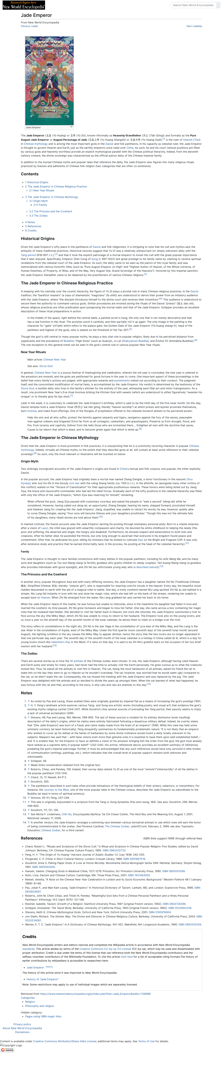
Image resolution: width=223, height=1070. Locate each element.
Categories (27, 997)
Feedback (84, 5)
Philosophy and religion (39, 1006)
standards (28, 948)
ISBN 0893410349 (190, 924)
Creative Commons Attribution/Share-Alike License (64, 1041)
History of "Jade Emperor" (43, 979)
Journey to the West (56, 789)
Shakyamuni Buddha (135, 340)
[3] (145, 274)
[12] (161, 566)
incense (32, 410)
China (130, 147)
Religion (30, 1001)
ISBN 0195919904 (160, 912)
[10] (101, 516)
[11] (187, 543)
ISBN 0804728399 (174, 903)
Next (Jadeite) (194, 26)
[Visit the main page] (24, 5)
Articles (55, 5)
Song (94, 259)
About (68, 5)
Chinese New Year (54, 359)
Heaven (187, 139)
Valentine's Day (60, 642)
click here (127, 956)
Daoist (109, 143)
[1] (163, 139)
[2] (56, 254)
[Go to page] (218, 5)
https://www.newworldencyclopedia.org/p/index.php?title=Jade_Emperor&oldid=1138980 (95, 993)
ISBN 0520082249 (179, 908)
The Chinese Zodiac (117, 826)
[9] (35, 453)
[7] (71, 395)
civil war (74, 483)
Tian (196, 139)
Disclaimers (22, 1032)
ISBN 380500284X (43, 866)
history (49, 966)
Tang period (28, 255)
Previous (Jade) (29, 26)
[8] (140, 428)
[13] (55, 645)
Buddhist (69, 340)
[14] (149, 684)
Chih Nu (67, 814)
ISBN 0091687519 (134, 858)
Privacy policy (22, 1024)
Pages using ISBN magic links (43, 1016)
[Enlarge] (71, 127)
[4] (160, 298)
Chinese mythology (36, 143)
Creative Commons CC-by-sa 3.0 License (105, 948)
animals (78, 661)
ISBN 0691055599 (173, 871)
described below (146, 567)
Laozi (44, 528)
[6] (195, 340)
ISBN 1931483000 (139, 875)
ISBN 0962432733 (114, 850)
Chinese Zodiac (50, 830)
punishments (122, 380)
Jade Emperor (35, 967)
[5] (130, 329)
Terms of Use (146, 1041)
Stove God (46, 366)
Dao (140, 539)
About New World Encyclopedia (22, 1028)
